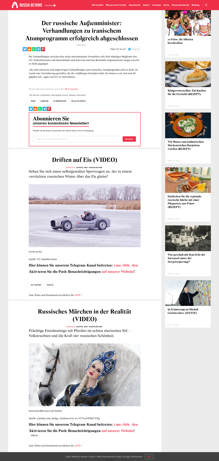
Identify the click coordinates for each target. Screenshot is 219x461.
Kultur (146, 5)
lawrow (44, 101)
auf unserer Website (118, 272)
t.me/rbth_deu (126, 266)
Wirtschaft (97, 5)
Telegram (135, 49)
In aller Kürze (78, 101)
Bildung (195, 5)
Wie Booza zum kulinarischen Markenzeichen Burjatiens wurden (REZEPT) (186, 146)
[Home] (15, 5)
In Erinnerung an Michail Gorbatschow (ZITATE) (183, 311)
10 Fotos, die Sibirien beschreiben (180, 41)
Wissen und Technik (116, 5)
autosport (36, 285)
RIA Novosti (71, 89)
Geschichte (135, 5)
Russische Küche (180, 5)
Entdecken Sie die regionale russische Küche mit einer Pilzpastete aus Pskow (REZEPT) (184, 202)
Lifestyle (156, 5)
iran (33, 101)
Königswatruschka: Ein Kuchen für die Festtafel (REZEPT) (187, 92)
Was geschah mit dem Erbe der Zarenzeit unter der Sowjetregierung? (186, 258)
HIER (78, 295)
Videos (50, 285)
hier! (128, 456)
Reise (166, 5)
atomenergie (60, 101)
